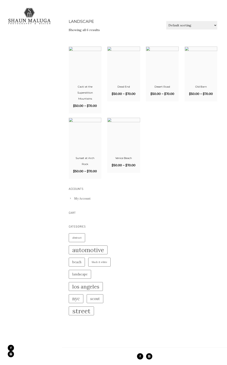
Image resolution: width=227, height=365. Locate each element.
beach (76, 262)
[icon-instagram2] (11, 354)
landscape (80, 274)
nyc (76, 299)
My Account (82, 198)
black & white (99, 262)
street (81, 311)
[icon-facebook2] (12, 348)
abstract (77, 237)
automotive (88, 250)
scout (95, 298)
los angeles (85, 286)
